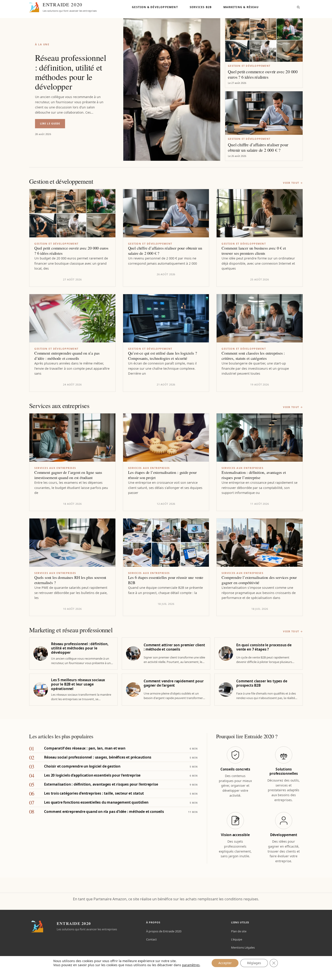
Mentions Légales (243, 947)
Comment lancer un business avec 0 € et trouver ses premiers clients (254, 250)
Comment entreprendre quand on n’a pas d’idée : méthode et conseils (66, 356)
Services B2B (201, 7)
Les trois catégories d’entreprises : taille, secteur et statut (94, 793)
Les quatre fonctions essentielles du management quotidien (96, 802)
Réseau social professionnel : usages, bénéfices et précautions (97, 757)
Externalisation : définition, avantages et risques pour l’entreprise (254, 475)
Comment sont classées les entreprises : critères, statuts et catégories (253, 356)
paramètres (191, 965)
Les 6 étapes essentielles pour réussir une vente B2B (165, 580)
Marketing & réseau (241, 7)
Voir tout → (293, 182)
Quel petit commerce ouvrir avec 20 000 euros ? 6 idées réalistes (263, 74)
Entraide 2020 (62, 4)
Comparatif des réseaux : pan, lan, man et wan (84, 748)
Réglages (254, 963)
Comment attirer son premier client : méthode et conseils (174, 647)
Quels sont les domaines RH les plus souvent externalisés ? (70, 580)
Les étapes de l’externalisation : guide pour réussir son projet (162, 475)
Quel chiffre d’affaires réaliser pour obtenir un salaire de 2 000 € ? (258, 147)
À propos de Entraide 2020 (163, 931)
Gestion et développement (249, 65)
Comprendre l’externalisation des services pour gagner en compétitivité (259, 580)
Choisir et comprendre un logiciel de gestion (82, 766)
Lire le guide (52, 125)
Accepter (225, 963)
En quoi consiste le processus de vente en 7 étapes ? (264, 647)
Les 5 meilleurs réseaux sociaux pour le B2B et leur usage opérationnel (78, 684)
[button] (298, 7)
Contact (151, 939)
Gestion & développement (155, 7)
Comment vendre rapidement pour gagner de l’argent (173, 683)
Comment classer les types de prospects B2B (261, 683)
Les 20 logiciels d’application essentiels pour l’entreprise (92, 775)
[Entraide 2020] (34, 7)
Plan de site (238, 931)
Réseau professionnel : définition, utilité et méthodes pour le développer (70, 72)
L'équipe (236, 939)
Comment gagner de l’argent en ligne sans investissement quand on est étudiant (68, 475)
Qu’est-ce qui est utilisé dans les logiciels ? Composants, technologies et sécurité (162, 356)
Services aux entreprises (55, 468)
